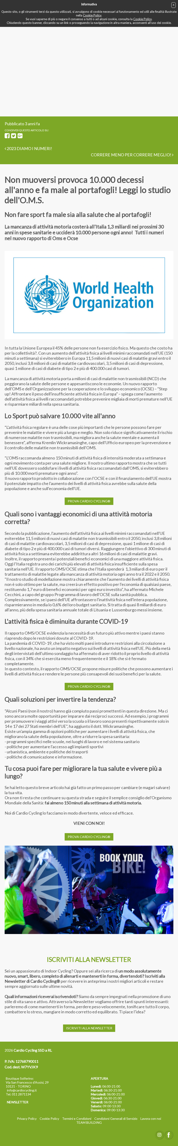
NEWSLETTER (17, 1102)
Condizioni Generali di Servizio (115, 1118)
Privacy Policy (27, 1118)
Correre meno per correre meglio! (131, 154)
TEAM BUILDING (89, 1122)
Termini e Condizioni (76, 1118)
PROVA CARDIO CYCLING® (89, 501)
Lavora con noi (150, 1118)
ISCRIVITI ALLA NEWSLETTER (89, 1028)
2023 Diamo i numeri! (29, 148)
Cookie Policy (92, 15)
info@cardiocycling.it (22, 1090)
